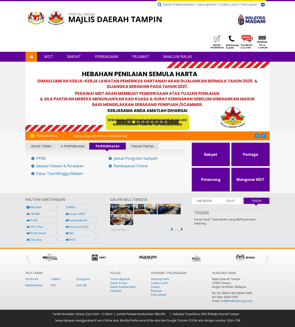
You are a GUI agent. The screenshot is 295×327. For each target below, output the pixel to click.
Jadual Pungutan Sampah (135, 158)
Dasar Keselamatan (123, 287)
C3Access (35, 240)
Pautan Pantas (142, 146)
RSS (53, 285)
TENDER (260, 201)
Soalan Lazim (228, 4)
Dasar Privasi (118, 283)
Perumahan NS (77, 220)
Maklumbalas (34, 285)
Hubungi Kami (206, 4)
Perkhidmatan (107, 146)
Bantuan (156, 291)
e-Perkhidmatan (73, 146)
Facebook (31, 279)
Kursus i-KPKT (77, 214)
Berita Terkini (41, 146)
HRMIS (72, 207)
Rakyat (74, 56)
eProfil (33, 220)
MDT (48, 56)
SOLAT (230, 201)
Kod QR (82, 285)
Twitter (55, 279)
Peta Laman (249, 4)
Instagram (83, 279)
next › (182, 229)
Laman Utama (31, 57)
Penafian (115, 291)
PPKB (41, 158)
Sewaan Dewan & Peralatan (60, 166)
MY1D (72, 240)
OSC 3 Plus (36, 227)
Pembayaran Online (131, 166)
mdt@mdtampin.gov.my (236, 301)
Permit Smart (37, 233)
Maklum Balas (177, 56)
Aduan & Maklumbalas (178, 4)
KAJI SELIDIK (204, 201)
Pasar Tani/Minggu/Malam (59, 173)
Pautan (155, 287)
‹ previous (170, 229)
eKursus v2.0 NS (78, 227)
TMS (70, 233)
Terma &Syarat (120, 279)
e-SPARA (34, 214)
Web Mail (35, 207)
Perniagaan (106, 56)
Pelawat (140, 56)
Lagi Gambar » (119, 230)
